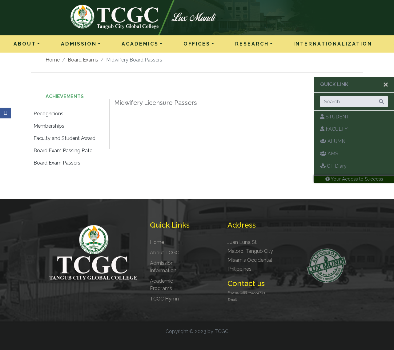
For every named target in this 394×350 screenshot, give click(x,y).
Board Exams (83, 60)
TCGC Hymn (164, 299)
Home (53, 60)
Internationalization (332, 44)
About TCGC (164, 253)
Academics (140, 44)
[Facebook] (5, 113)
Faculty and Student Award (64, 138)
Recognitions (48, 114)
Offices (196, 44)
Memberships (49, 126)
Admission (79, 44)
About (25, 44)
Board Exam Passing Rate (63, 150)
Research (252, 44)
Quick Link (334, 84)
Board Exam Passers (57, 163)
